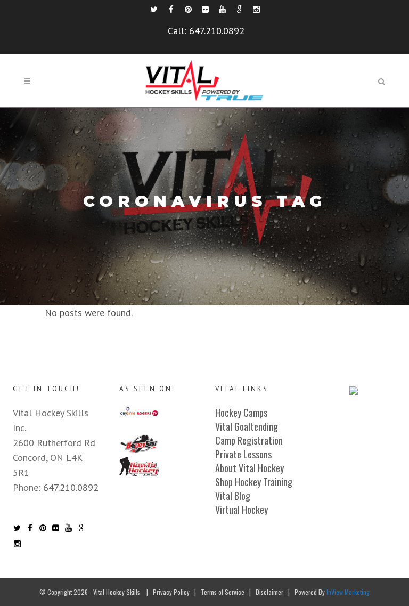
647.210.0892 (216, 31)
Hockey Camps (241, 412)
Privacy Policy (171, 591)
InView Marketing (348, 591)
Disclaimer (269, 591)
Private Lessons (243, 454)
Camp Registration (249, 440)
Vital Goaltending (246, 426)
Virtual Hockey (241, 509)
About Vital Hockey (249, 468)
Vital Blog (232, 496)
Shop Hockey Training (253, 482)
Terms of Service (222, 591)
